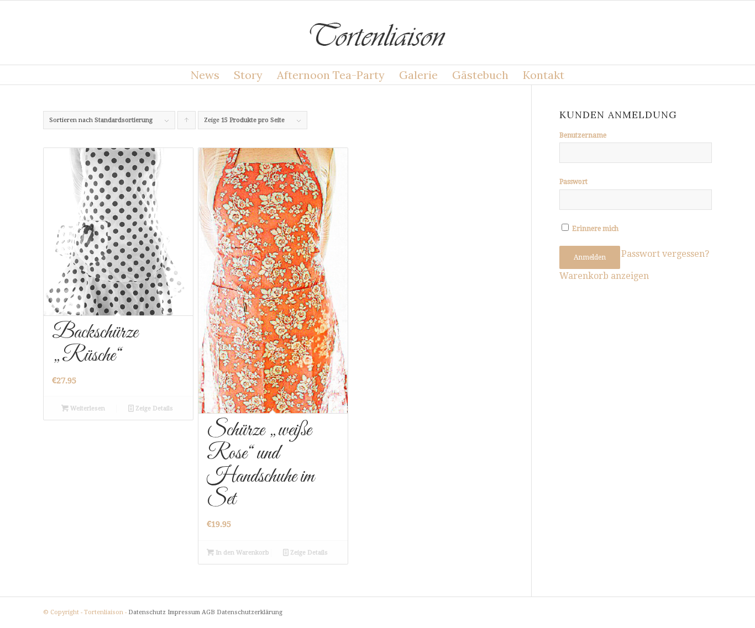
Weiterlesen (87, 408)
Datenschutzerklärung (249, 612)
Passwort (573, 182)
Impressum (183, 612)
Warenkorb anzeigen (604, 276)
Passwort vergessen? (665, 254)
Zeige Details (153, 408)
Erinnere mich (594, 229)
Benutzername (582, 135)
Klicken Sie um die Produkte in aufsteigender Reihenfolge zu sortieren (187, 123)
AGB (208, 612)
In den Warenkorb (241, 552)
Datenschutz (147, 612)
